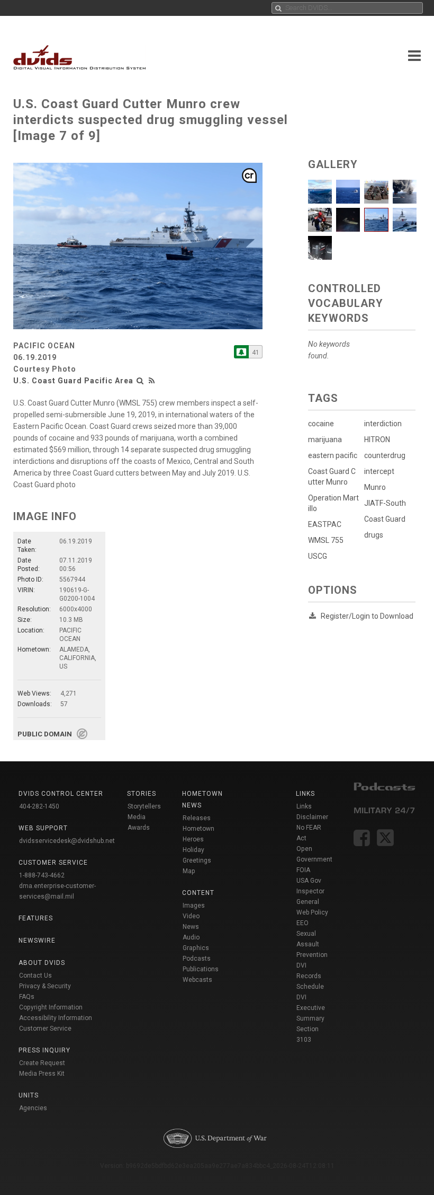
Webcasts (197, 979)
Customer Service (45, 1028)
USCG (317, 556)
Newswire (37, 940)
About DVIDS (42, 962)
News (191, 926)
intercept (379, 471)
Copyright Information (51, 1007)
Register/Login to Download (367, 616)
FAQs (26, 996)
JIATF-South (385, 503)
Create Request (42, 1063)
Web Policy (312, 912)
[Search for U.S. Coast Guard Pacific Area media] (140, 380)
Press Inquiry (44, 1050)
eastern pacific (332, 455)
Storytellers (144, 806)
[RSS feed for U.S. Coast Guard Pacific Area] (152, 380)
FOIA (303, 870)
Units (29, 1095)
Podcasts (197, 958)
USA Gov (308, 880)
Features (36, 918)
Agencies (33, 1108)
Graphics (196, 948)
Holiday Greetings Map (197, 860)
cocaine (321, 423)
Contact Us (35, 975)
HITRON (377, 439)
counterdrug (384, 455)
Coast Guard (384, 519)
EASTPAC (324, 524)
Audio (191, 937)
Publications (201, 969)
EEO (302, 923)
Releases (197, 818)
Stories (141, 793)
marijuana (325, 439)
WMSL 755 (325, 540)
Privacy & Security (45, 986)
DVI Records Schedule (310, 976)
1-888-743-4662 (42, 875)
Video (191, 916)
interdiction (383, 423)
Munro (375, 487)
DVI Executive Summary (310, 1008)
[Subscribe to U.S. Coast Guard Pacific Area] (241, 351)
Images (194, 905)
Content (198, 893)
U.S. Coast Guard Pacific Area (73, 380)
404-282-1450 (39, 806)
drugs (373, 535)
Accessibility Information (55, 1018)
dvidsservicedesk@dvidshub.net (67, 841)
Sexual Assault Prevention (312, 944)
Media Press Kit (42, 1073)
